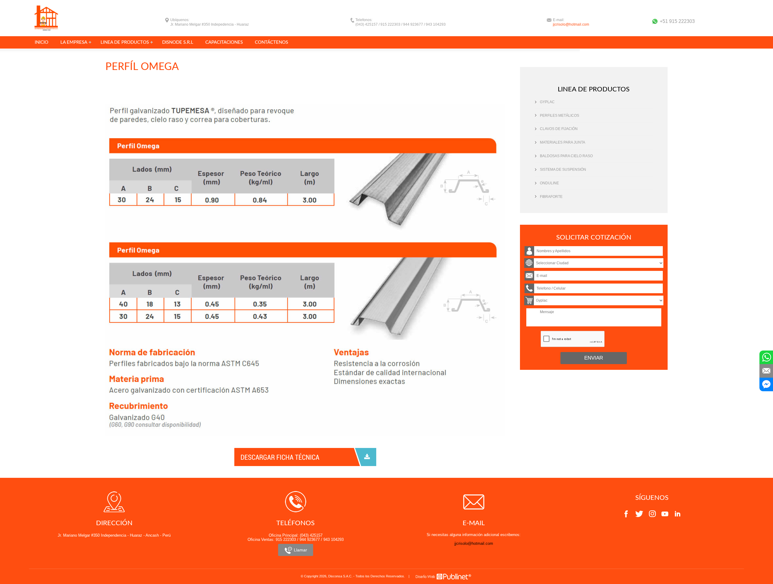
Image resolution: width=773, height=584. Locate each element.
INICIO (41, 42)
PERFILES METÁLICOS (559, 115)
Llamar (300, 550)
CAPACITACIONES (224, 42)
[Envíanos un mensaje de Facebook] (766, 384)
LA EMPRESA (73, 42)
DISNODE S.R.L (177, 42)
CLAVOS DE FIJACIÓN (559, 129)
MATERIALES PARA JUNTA (562, 142)
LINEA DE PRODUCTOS (125, 42)
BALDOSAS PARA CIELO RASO (566, 156)
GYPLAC (547, 102)
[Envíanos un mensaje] (766, 371)
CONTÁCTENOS (271, 42)
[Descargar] (305, 456)
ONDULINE (549, 183)
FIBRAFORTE (551, 197)
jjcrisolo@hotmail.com (571, 24)
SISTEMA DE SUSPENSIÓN (563, 169)
